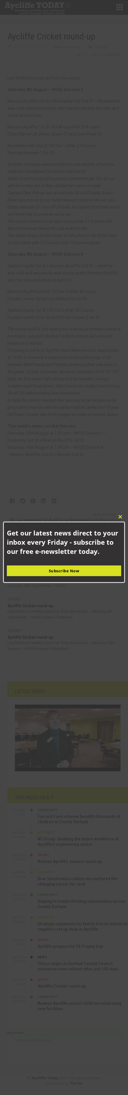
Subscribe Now (64, 570)
